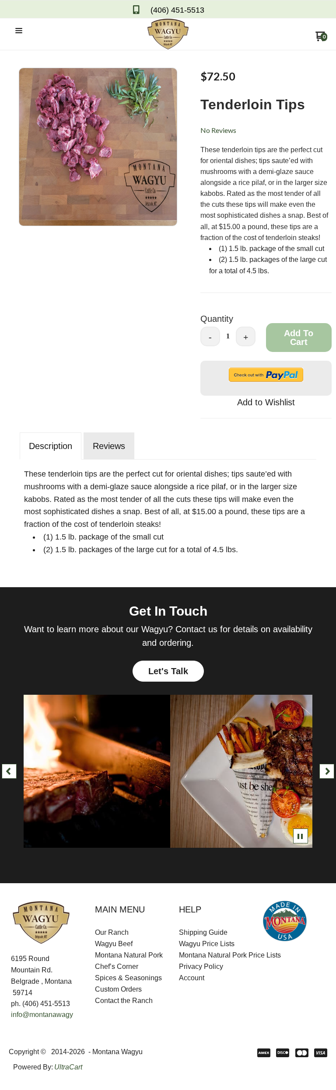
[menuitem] (126, 932)
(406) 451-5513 (177, 10)
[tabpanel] (168, 510)
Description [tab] (50, 446)
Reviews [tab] (109, 446)
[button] (19, 31)
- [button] (210, 337)
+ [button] (245, 337)
